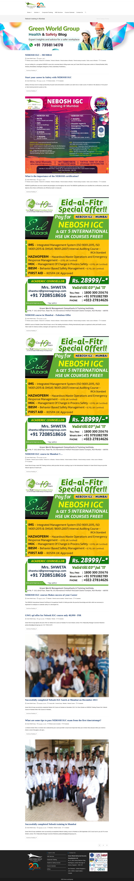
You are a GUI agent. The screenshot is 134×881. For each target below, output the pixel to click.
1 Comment (66, 827)
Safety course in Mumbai (92, 60)
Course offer (51, 703)
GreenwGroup (58, 703)
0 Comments (103, 60)
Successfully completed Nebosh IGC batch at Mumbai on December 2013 (61, 700)
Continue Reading (32, 71)
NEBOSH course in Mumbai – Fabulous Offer (48, 315)
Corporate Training (52, 859)
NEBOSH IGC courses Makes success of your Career (51, 595)
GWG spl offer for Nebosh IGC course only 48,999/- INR (53, 615)
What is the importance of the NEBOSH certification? (52, 176)
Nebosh (53, 618)
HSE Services (50, 856)
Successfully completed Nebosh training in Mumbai (50, 824)
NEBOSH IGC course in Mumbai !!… (44, 454)
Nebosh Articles (51, 80)
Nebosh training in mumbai (80, 60)
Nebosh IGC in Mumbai (44, 60)
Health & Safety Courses (53, 862)
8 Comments (66, 723)
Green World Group (31, 58)
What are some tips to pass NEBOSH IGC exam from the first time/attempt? (63, 720)
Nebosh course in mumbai (32, 60)
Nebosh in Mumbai (55, 60)
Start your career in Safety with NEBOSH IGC (48, 77)
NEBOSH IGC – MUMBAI (38, 55)
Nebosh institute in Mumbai (66, 60)
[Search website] (85, 12)
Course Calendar (51, 866)
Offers (49, 869)
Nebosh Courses (68, 598)
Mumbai (28, 459)
